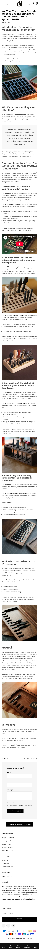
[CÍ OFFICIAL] (19, 3)
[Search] (7, 4)
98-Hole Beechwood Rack (18, 258)
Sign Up (19, 919)
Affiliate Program (7, 876)
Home (3, 947)
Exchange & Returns (8, 841)
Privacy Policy (6, 844)
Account (27, 947)
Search (18, 947)
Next (34, 758)
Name (9, 772)
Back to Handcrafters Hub (20, 824)
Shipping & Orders (8, 838)
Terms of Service (7, 847)
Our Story (5, 860)
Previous (29, 758)
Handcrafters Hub (8, 867)
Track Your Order (7, 850)
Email (8, 781)
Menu (10, 947)
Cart (35, 947)
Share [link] (6, 758)
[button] (3, 4)
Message (10, 790)
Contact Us (5, 863)
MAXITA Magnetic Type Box (15, 189)
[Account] (29, 4)
